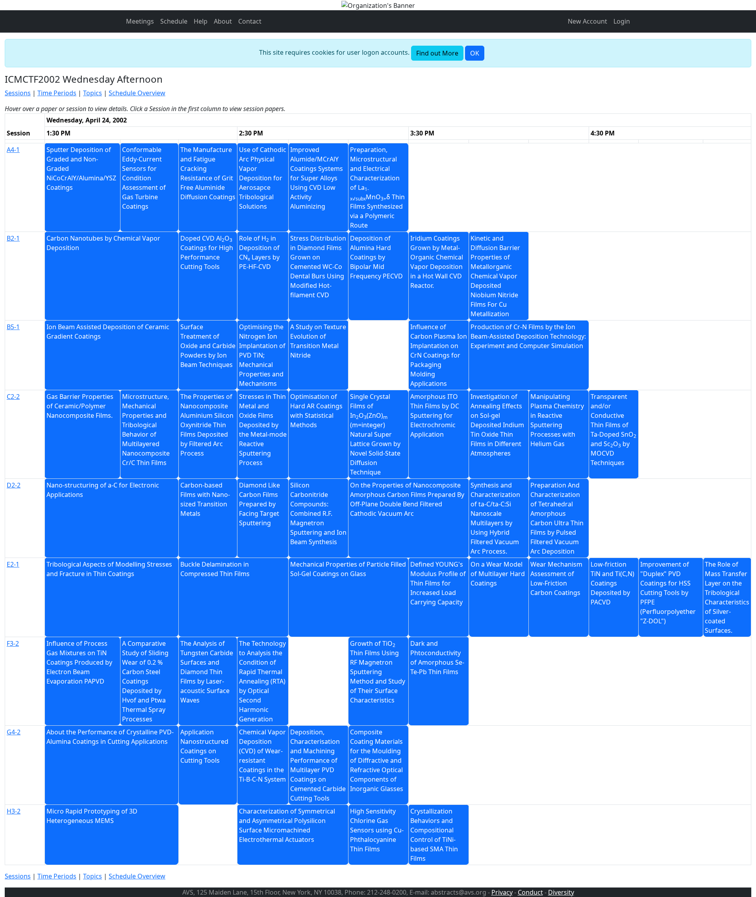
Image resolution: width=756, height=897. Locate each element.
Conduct (530, 892)
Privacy (502, 892)
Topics (92, 93)
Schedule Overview (137, 93)
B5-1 (13, 326)
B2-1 (13, 238)
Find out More (437, 53)
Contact (249, 21)
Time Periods (56, 93)
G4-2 (13, 732)
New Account (587, 21)
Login (621, 21)
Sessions (18, 93)
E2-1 (13, 564)
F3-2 (13, 643)
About (223, 21)
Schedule (173, 21)
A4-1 (13, 149)
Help (201, 21)
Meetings (140, 21)
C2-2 (13, 396)
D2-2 (13, 485)
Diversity (561, 892)
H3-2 (13, 811)
